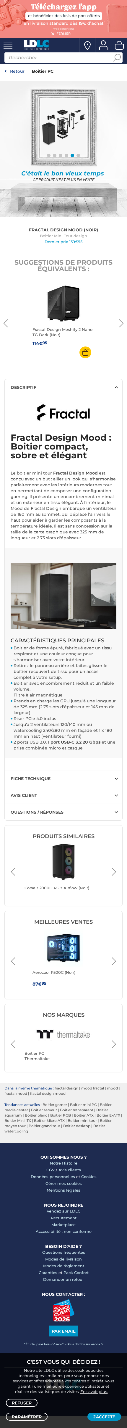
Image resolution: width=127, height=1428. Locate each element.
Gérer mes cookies (63, 1183)
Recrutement (63, 1217)
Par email (63, 1331)
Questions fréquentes (63, 1252)
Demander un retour (63, 1279)
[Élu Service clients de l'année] (64, 1320)
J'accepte (104, 1416)
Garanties (48, 1272)
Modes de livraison (63, 1259)
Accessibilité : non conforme (64, 1231)
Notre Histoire (63, 1163)
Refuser (22, 1403)
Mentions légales (63, 1190)
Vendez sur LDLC (63, 1211)
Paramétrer (27, 1416)
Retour (17, 71)
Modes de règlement (63, 1265)
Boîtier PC (42, 71)
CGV (50, 1169)
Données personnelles (53, 1176)
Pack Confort (76, 1272)
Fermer (63, 33)
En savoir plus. (94, 1391)
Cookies (89, 1176)
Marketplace (63, 1224)
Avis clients (69, 1169)
